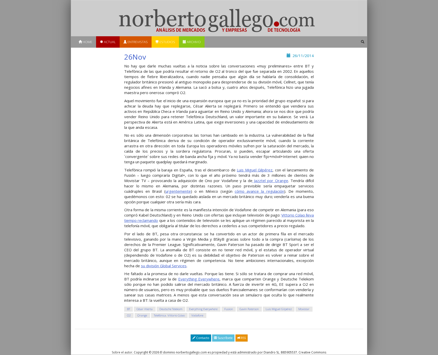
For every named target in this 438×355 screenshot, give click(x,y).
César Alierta (145, 309)
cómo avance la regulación (259, 191)
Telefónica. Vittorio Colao (169, 315)
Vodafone (197, 315)
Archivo (193, 42)
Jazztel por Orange (270, 180)
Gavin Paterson (249, 309)
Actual (109, 42)
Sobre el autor (122, 352)
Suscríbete (225, 338)
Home (87, 42)
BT (128, 309)
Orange (142, 315)
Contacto (202, 338)
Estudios (167, 42)
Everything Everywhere (199, 278)
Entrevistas (137, 42)
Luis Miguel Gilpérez (254, 169)
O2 (129, 315)
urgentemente (178, 191)
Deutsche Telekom (170, 309)
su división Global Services (164, 265)
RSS (243, 338)
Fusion (228, 309)
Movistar (303, 309)
